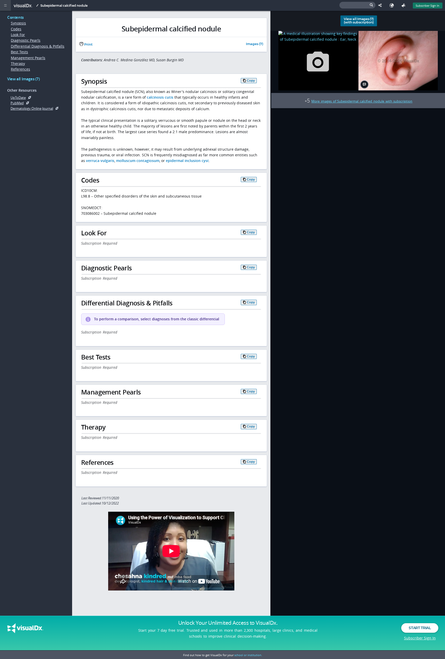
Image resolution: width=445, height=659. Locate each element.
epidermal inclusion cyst (187, 160)
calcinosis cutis (160, 97)
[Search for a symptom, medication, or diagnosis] (357, 5)
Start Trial (420, 628)
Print (87, 44)
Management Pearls (28, 57)
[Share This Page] (381, 5)
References (20, 69)
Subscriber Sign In (427, 5)
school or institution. (248, 655)
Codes (16, 29)
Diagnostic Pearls (25, 40)
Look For (18, 34)
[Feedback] (404, 5)
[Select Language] (393, 5)
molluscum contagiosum (137, 160)
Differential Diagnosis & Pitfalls (37, 46)
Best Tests (19, 51)
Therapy (18, 63)
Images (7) (254, 44)
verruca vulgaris (100, 160)
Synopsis (18, 23)
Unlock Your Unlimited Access (228, 622)
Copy (251, 80)
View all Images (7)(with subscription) (359, 20)
